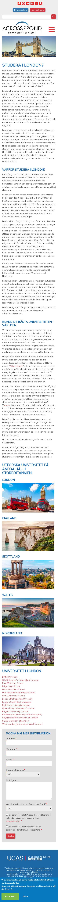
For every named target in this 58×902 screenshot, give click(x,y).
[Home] (22, 27)
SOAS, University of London (15, 720)
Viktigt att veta (16, 366)
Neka (25, 896)
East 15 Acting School (12, 683)
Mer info (9, 889)
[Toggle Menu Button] (51, 29)
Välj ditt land (38, 10)
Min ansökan (20, 10)
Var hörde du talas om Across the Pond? (26, 804)
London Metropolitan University (17, 698)
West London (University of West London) (22, 724)
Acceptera (10, 896)
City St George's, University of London (20, 680)
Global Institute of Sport (13, 689)
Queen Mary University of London (18, 708)
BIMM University (9, 676)
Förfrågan (11, 780)
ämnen (6, 405)
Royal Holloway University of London (20, 717)
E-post (9, 759)
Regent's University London (15, 711)
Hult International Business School (18, 692)
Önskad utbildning (15, 770)
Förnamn (10, 738)
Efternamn (11, 749)
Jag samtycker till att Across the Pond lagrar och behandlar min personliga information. (28, 818)
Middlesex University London (16, 705)
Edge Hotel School (11, 686)
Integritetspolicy (13, 821)
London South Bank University (16, 702)
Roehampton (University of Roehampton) (22, 714)
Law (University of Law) (13, 695)
